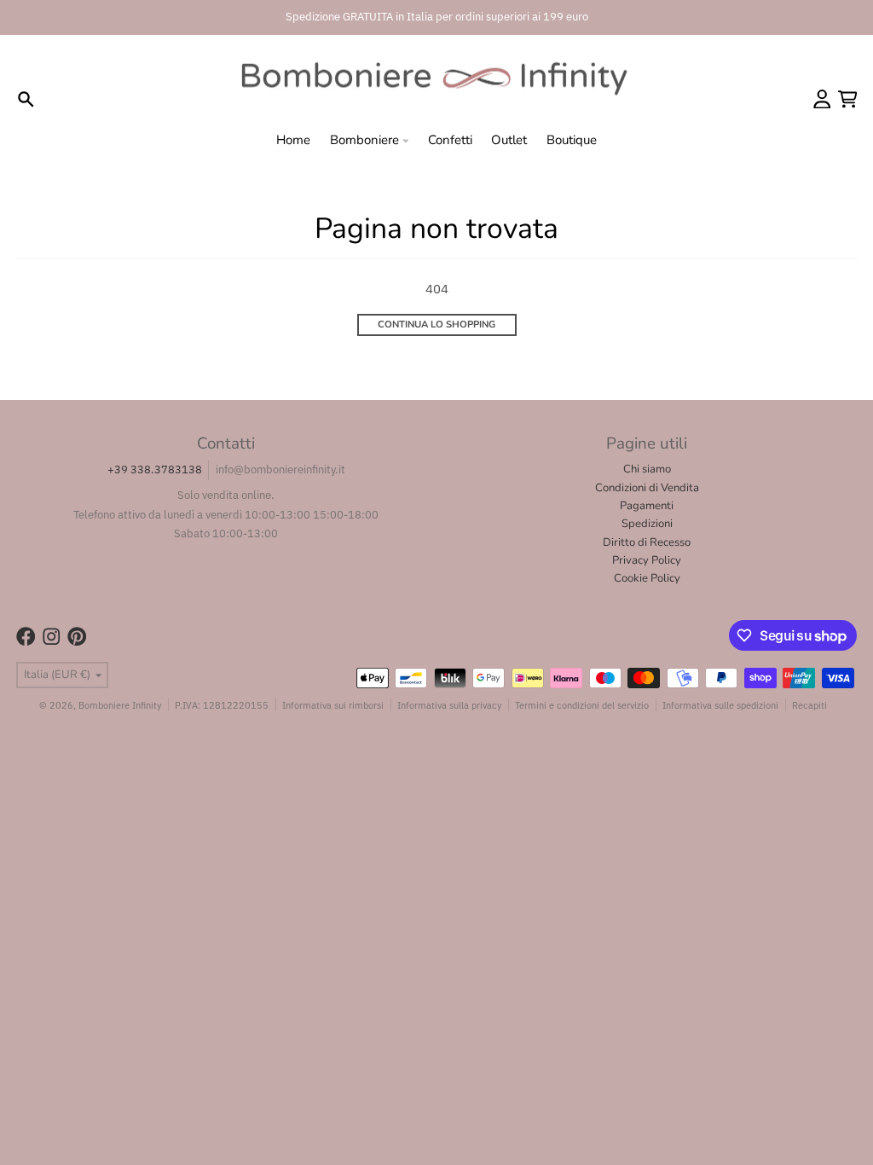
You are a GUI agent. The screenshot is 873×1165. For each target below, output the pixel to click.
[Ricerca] (26, 99)
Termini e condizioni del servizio (582, 704)
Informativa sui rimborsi (333, 704)
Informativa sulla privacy (449, 704)
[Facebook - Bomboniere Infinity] (26, 636)
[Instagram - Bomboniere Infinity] (51, 636)
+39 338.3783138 (154, 469)
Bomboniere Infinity (119, 704)
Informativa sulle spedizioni (720, 704)
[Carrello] (848, 99)
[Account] (822, 99)
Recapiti (809, 704)
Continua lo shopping (436, 324)
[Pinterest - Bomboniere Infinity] (77, 636)
